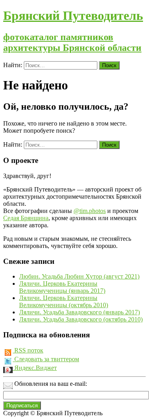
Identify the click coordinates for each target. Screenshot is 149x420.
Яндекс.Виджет (35, 367)
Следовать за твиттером (46, 359)
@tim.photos (90, 210)
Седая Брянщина (25, 218)
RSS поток (28, 350)
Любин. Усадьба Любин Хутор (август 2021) (79, 276)
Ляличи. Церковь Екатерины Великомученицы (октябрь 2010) (63, 301)
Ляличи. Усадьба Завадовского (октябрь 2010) (81, 319)
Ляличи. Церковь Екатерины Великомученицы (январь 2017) (62, 287)
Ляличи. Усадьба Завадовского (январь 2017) (79, 312)
